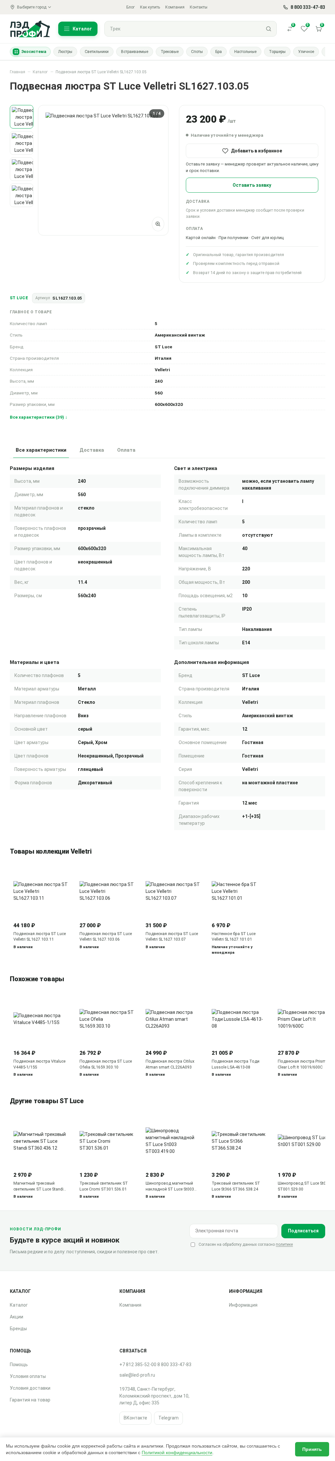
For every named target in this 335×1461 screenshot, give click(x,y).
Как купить (150, 7)
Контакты (198, 7)
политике (284, 1244)
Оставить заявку (252, 185)
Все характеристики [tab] (41, 450)
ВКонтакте (135, 1417)
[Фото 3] (21, 169)
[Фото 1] (21, 117)
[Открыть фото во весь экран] (158, 224)
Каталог (40, 72)
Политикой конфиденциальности (177, 1452)
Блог (130, 7)
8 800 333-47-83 (174, 1364)
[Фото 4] (21, 195)
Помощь (19, 1364)
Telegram (168, 1417)
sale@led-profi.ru (137, 1375)
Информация (243, 1305)
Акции (16, 1316)
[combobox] (183, 28)
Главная (17, 72)
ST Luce (19, 298)
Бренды (18, 1328)
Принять (312, 1449)
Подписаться (303, 1230)
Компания (175, 7)
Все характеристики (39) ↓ (38, 417)
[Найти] (268, 28)
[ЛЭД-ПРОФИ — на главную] (30, 28)
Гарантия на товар (30, 1399)
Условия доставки (30, 1388)
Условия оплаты (28, 1376)
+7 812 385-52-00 (137, 1364)
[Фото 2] (21, 143)
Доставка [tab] (91, 450)
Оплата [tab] (126, 450)
